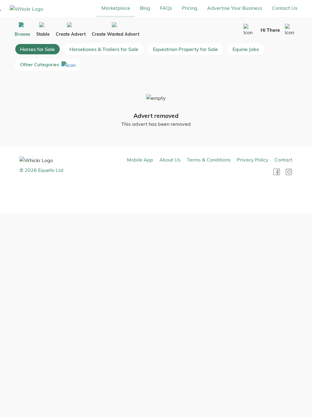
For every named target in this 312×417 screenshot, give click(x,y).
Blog (145, 8)
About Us (170, 160)
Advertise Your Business (234, 8)
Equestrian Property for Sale (185, 49)
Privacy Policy (252, 160)
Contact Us (284, 8)
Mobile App (140, 160)
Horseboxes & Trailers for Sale (103, 49)
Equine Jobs (245, 49)
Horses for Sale (37, 49)
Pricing (189, 8)
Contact (283, 160)
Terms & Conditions (209, 160)
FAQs (166, 8)
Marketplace (115, 8)
